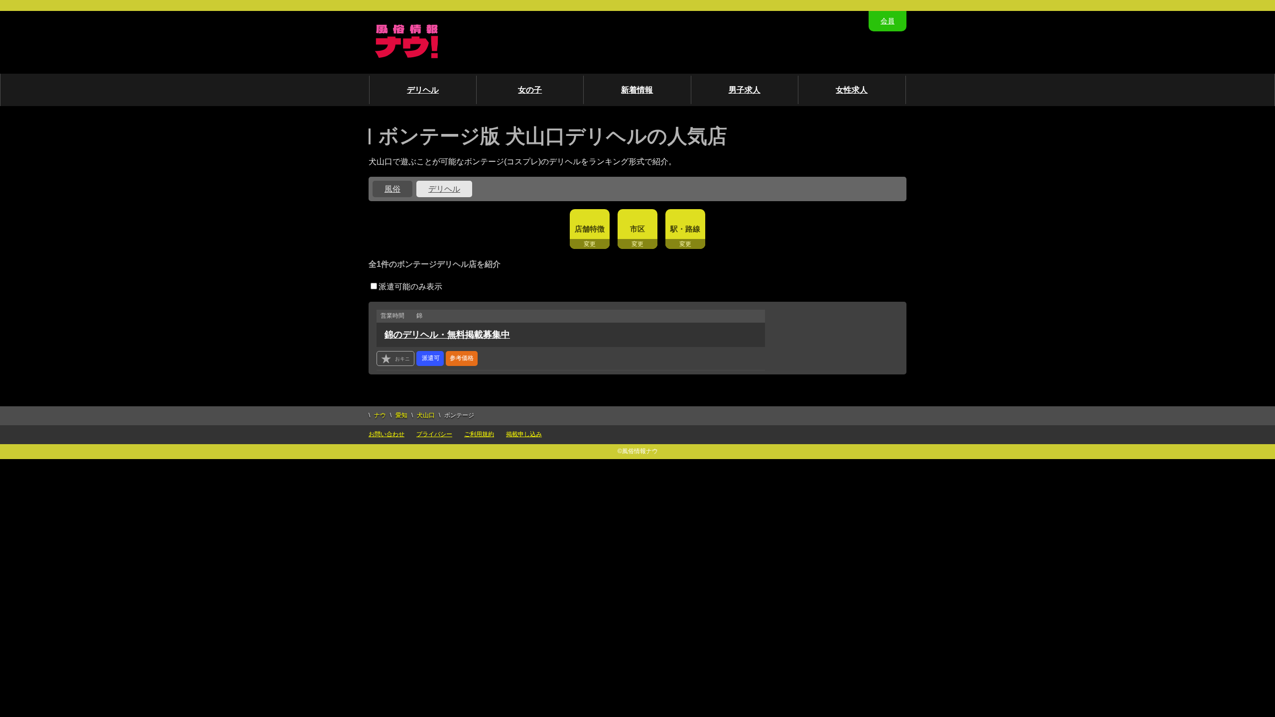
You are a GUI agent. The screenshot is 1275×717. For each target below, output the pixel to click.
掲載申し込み (524, 434)
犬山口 (426, 415)
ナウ (380, 415)
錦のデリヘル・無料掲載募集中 (447, 335)
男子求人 (745, 90)
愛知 (401, 415)
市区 (637, 229)
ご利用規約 (479, 434)
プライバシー (434, 434)
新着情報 (637, 90)
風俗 (392, 189)
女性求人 (852, 90)
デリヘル (423, 90)
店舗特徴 (590, 229)
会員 (887, 21)
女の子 (530, 90)
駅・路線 (685, 229)
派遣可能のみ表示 (410, 286)
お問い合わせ (386, 434)
